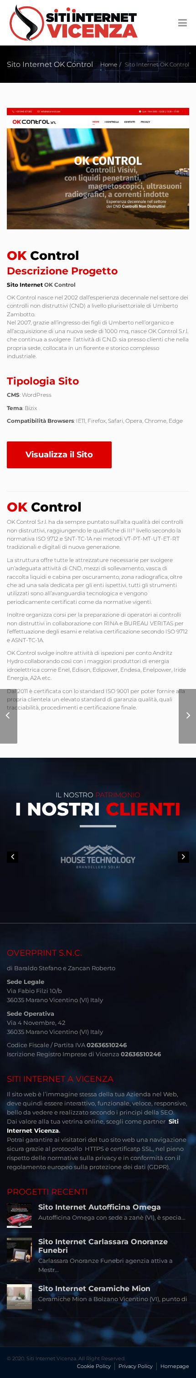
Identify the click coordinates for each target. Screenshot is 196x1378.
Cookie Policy (94, 1366)
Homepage (174, 1366)
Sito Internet (25, 284)
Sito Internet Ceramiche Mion (94, 1288)
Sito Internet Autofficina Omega (99, 1207)
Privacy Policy (136, 1366)
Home (108, 64)
